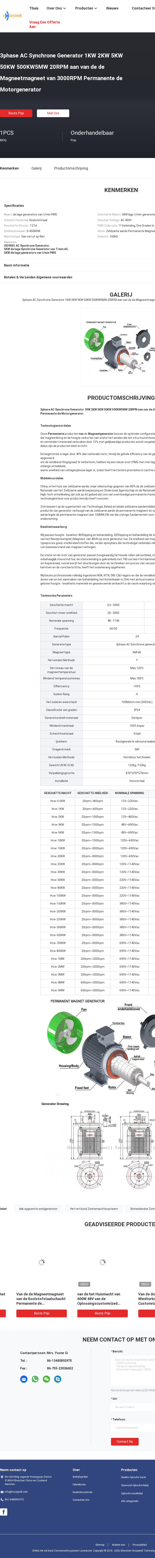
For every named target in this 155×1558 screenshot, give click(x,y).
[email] (23, 1379)
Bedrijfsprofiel (80, 1476)
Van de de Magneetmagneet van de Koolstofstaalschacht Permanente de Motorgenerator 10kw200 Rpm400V (29, 1303)
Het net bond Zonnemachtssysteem (94, 1208)
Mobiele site (118, 1544)
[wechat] (46, 1379)
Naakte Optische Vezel (133, 1477)
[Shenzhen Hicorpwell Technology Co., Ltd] (12, 15)
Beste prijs (16, 113)
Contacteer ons (81, 1500)
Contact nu (125, 1441)
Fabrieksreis (79, 1484)
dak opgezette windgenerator (38, 1208)
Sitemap (99, 1544)
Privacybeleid (140, 1544)
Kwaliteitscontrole (82, 1492)
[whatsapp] (35, 1379)
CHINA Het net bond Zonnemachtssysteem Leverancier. (62, 1550)
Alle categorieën (129, 1501)
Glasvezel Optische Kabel (135, 1485)
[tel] (69, 1379)
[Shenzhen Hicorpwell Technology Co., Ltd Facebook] (3, 1512)
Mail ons (53, 113)
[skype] (57, 1379)
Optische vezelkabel (132, 1493)
